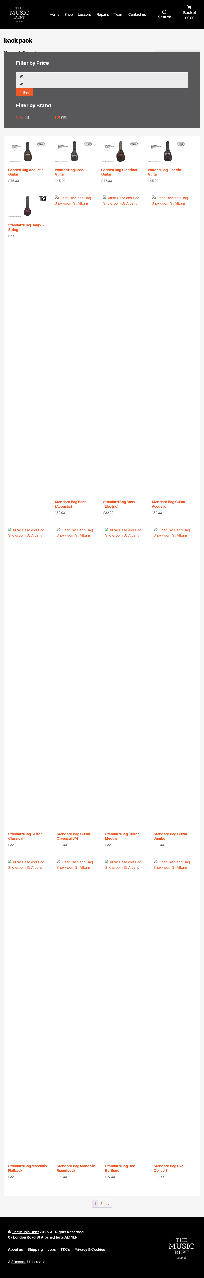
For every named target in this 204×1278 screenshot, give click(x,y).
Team (118, 14)
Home (54, 14)
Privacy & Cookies (90, 1249)
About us (15, 1249)
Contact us (137, 14)
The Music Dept (25, 1232)
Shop (69, 14)
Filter (24, 92)
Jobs (51, 1249)
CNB (20, 117)
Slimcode (18, 1262)
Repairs (103, 14)
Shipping (35, 1249)
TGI (57, 117)
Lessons (85, 14)
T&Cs (65, 1249)
